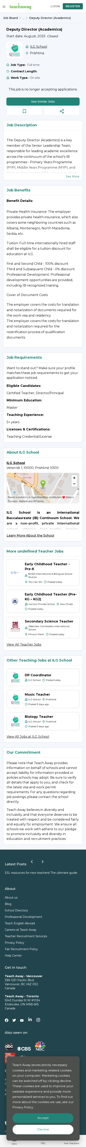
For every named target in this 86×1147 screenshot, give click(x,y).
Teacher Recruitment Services (26, 936)
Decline (43, 1129)
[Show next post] (42, 862)
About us (11, 897)
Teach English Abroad (20, 923)
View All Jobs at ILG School (28, 737)
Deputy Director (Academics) (50, 18)
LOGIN (55, 6)
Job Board (10, 18)
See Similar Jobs (43, 101)
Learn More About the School (30, 535)
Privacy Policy (14, 942)
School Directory (16, 910)
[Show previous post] (31, 862)
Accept (43, 1118)
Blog (8, 904)
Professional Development (23, 917)
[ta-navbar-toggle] (4, 7)
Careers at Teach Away (20, 930)
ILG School (38, 47)
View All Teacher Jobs (24, 644)
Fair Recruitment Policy (21, 949)
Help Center (13, 955)
